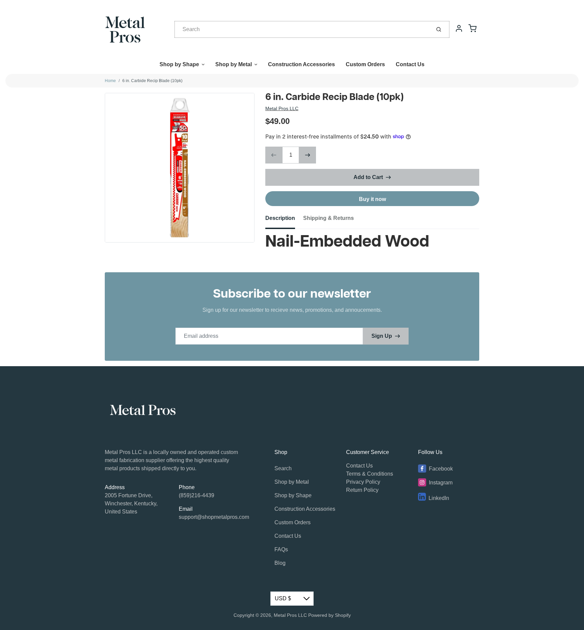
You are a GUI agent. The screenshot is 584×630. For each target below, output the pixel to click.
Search (283, 468)
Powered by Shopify (329, 615)
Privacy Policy (363, 482)
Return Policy (362, 490)
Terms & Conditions (369, 474)
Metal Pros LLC (281, 108)
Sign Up (381, 336)
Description (280, 218)
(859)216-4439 (196, 495)
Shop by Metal (233, 64)
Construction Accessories (301, 64)
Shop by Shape (179, 64)
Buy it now (372, 199)
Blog (280, 563)
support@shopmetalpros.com (214, 517)
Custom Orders (365, 64)
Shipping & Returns (328, 218)
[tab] (284, 220)
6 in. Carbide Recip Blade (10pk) (152, 80)
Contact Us (410, 64)
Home (110, 80)
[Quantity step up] (307, 155)
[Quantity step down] (273, 155)
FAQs (281, 549)
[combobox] (302, 29)
